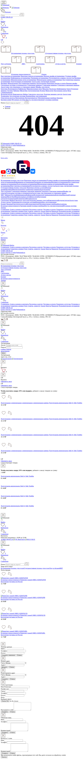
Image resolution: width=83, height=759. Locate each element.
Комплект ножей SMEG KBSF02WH (33, 580)
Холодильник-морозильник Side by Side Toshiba (65, 403)
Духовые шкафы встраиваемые (57, 180)
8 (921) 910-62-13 (7, 145)
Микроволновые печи (34, 89)
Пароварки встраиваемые (40, 78)
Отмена (19, 655)
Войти (12, 245)
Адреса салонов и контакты (19, 209)
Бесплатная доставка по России (12, 581)
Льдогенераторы (33, 90)
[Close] (3, 242)
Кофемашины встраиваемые (20, 78)
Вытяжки (4, 83)
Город (3, 663)
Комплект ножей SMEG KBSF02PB (32, 597)
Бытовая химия (6, 100)
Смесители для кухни (35, 94)
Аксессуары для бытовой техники (43, 81)
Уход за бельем (6, 191)
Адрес (3, 665)
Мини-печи (49, 90)
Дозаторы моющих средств (53, 94)
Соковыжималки (6, 92)
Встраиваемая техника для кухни (12, 180)
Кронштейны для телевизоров (36, 96)
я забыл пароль (6, 349)
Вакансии (55, 211)
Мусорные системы (18, 100)
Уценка (3, 208)
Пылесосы (52, 89)
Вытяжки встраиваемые (60, 182)
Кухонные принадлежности (10, 206)
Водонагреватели (31, 98)
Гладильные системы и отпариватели (14, 85)
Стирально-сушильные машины (68, 85)
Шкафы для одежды (42, 87)
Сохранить (5, 679)
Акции (43, 211)
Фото (2, 697)
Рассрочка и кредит (36, 209)
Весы (69, 90)
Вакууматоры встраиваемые (10, 76)
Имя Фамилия (6, 687)
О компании (5, 209)
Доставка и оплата (49, 209)
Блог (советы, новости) (32, 211)
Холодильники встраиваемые (21, 81)
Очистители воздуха (8, 98)
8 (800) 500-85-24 (7, 17)
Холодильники (41, 83)
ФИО (3, 649)
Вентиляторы (20, 98)
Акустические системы (17, 96)
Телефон (4, 651)
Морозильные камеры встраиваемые (49, 80)
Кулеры (42, 90)
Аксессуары (67, 94)
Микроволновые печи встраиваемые (23, 80)
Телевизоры (5, 96)
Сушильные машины (49, 85)
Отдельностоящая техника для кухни (13, 188)
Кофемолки (22, 89)
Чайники (16, 90)
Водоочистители (6, 94)
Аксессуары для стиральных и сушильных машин (18, 87)
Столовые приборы (51, 100)
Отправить (5, 712)
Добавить (4, 667)
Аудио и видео (6, 202)
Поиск (3, 103)
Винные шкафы (71, 83)
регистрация (5, 351)
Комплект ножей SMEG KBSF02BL (32, 633)
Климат (3, 204)
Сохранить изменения (8, 655)
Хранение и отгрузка (63, 209)
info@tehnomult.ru (19, 145)
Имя (2, 719)
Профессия (4, 689)
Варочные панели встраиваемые (32, 76)
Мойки (25, 94)
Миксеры (45, 89)
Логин (3, 345)
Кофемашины (61, 89)
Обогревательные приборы (47, 98)
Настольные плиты (60, 90)
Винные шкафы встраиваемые (54, 76)
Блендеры (4, 89)
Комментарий (5, 730)
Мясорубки (24, 90)
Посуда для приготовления (35, 100)
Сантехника (5, 200)
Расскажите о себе (7, 710)
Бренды (48, 211)
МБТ (2, 195)
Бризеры (60, 98)
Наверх (3, 239)
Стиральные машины (34, 85)
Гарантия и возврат (17, 211)
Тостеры (10, 90)
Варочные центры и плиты (56, 83)
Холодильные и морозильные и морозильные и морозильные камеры (25, 403)
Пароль (3, 347)
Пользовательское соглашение (69, 211)
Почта (3, 653)
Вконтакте (21, 539)
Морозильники (13, 83)
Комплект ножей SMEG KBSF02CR (32, 615)
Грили (69, 89)
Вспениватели (13, 89)
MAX (33, 539)
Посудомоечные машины (27, 83)
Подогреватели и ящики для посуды (61, 78)
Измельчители (18, 94)
